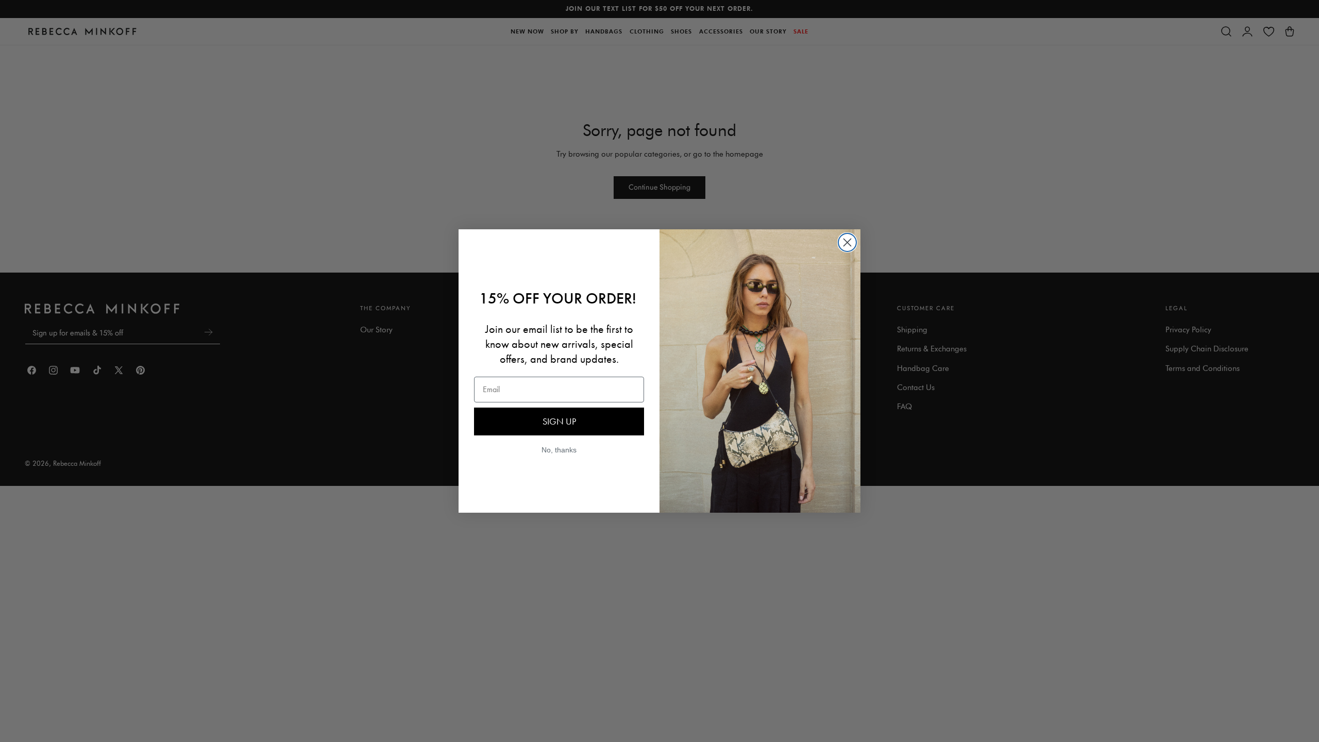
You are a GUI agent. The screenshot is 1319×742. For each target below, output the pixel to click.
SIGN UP (559, 421)
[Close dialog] (847, 242)
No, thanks (559, 450)
